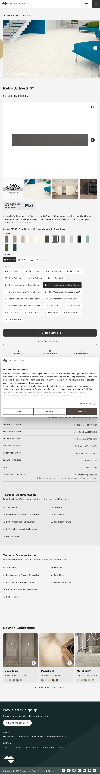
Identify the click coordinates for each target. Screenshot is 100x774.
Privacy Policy (32, 748)
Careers (17, 748)
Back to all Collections (19, 15)
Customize (48, 411)
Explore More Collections (48, 687)
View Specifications (48, 341)
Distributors (23, 737)
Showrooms (8, 737)
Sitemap (51, 771)
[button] (95, 48)
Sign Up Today (17, 723)
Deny (18, 411)
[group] (37, 189)
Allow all (82, 411)
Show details (86, 403)
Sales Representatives (57, 737)
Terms (61, 748)
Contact (6, 748)
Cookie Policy (48, 748)
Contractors (37, 737)
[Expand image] (92, 107)
